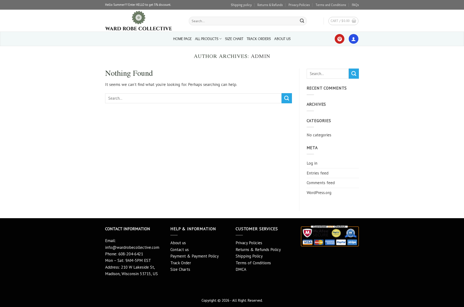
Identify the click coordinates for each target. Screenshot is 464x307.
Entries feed (317, 173)
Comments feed (321, 182)
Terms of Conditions (253, 262)
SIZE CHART (234, 38)
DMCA (241, 269)
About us (178, 242)
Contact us (179, 249)
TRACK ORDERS (259, 38)
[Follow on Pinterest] (339, 39)
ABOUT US (282, 38)
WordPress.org (319, 192)
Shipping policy (241, 5)
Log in (312, 163)
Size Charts (180, 269)
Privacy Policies (299, 5)
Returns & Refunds (270, 5)
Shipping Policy (249, 256)
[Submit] (302, 21)
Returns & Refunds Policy (258, 249)
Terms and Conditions (331, 5)
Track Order (180, 262)
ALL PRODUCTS (206, 38)
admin (260, 56)
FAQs (355, 5)
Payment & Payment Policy (194, 256)
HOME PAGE (182, 38)
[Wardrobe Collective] (143, 21)
